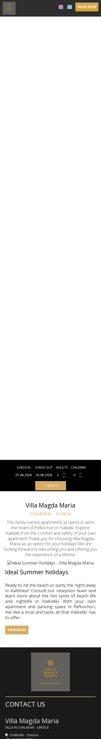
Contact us (25, 704)
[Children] (78, 475)
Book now (87, 7)
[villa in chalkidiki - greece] (9, 8)
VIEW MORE (17, 630)
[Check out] (43, 475)
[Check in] (23, 475)
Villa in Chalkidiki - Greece (27, 727)
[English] (60, 7)
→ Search (50, 485)
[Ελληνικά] (69, 7)
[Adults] (62, 475)
